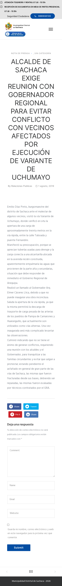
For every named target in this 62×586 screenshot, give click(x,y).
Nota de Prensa (20, 53)
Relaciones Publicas (21, 186)
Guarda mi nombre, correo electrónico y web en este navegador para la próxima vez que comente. (31, 533)
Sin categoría (42, 53)
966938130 (44, 16)
